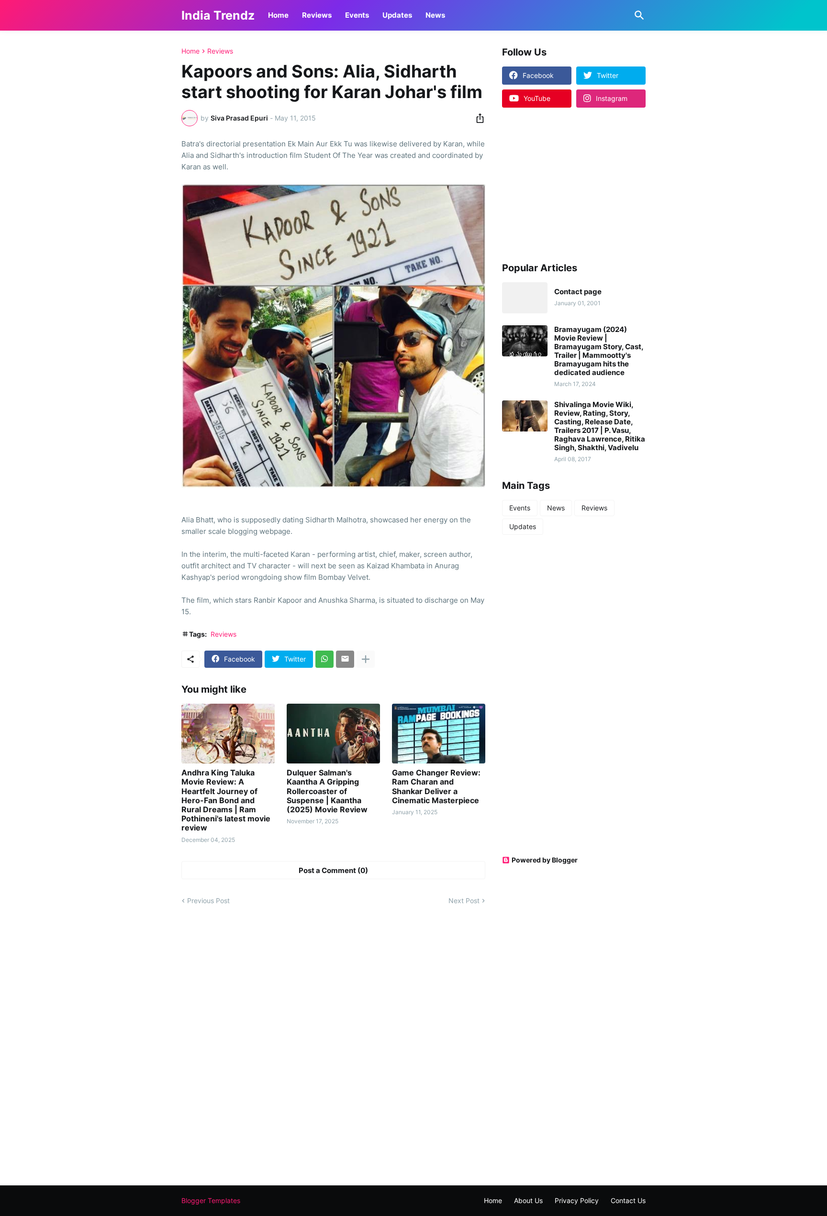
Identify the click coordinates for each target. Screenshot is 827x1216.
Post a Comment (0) (333, 870)
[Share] (477, 118)
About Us (528, 1200)
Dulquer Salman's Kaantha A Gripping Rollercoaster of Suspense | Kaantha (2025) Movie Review (327, 791)
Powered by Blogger (545, 860)
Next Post (464, 900)
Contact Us (628, 1200)
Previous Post (208, 900)
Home (278, 15)
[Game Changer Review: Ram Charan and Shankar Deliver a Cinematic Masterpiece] (438, 733)
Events (357, 15)
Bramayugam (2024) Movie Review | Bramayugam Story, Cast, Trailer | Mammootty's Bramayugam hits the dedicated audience (598, 351)
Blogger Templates (210, 1200)
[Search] (637, 15)
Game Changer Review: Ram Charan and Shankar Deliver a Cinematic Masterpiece (436, 786)
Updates (397, 15)
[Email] (345, 659)
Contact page (578, 291)
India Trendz (218, 15)
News (435, 15)
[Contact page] (525, 297)
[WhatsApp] (324, 659)
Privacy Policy (577, 1200)
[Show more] (366, 659)
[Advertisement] (562, 184)
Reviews (317, 15)
